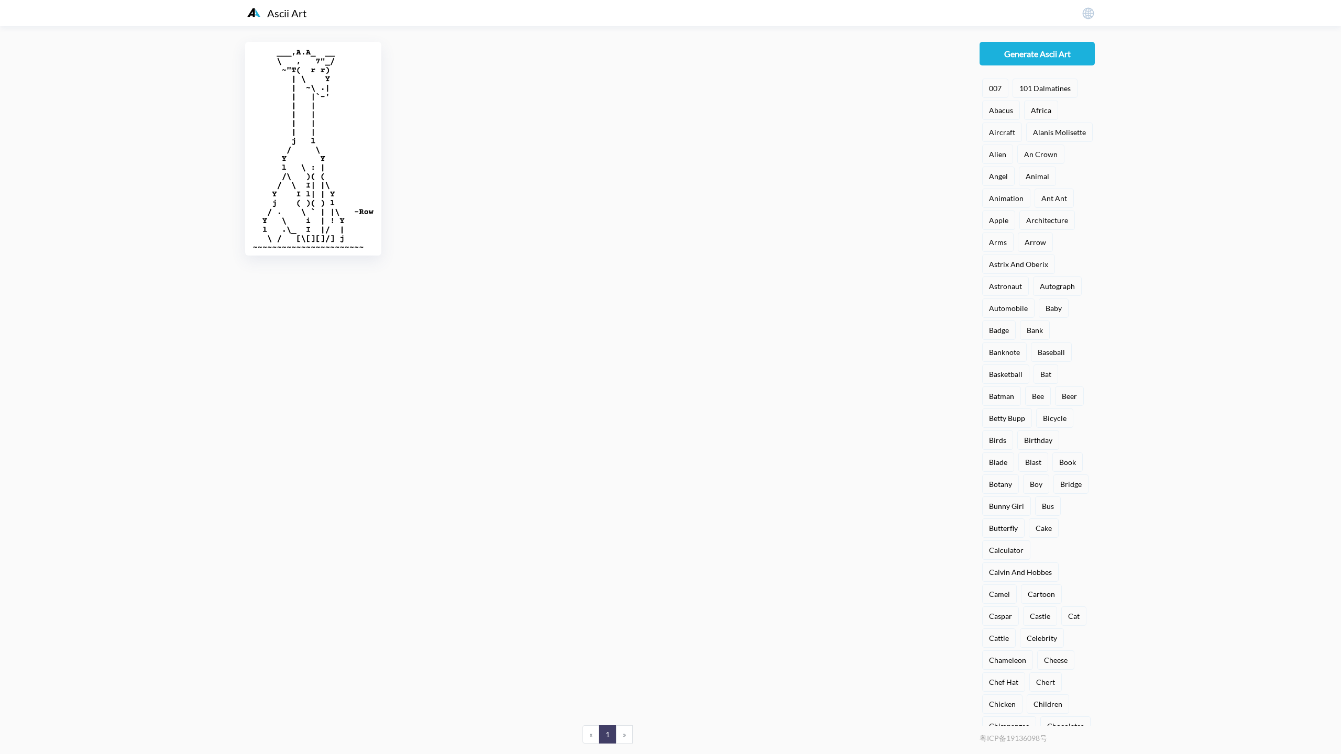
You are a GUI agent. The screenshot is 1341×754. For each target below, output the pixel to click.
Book (1067, 462)
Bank (1035, 330)
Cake (1044, 528)
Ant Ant (1054, 198)
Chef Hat (1003, 682)
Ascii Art (286, 13)
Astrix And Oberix (1018, 264)
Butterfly (1003, 528)
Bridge (1071, 484)
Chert (1045, 682)
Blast (1033, 462)
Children (1048, 704)
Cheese (1056, 660)
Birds (997, 440)
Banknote (1004, 352)
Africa (1041, 110)
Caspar (1000, 616)
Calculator (1006, 550)
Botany (1000, 484)
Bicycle (1055, 418)
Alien (997, 154)
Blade (998, 462)
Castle (1040, 616)
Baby (1054, 308)
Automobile (1008, 308)
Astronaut (1005, 286)
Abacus (1001, 110)
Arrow (1035, 242)
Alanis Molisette (1059, 132)
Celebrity (1042, 638)
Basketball (1006, 374)
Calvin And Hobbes (1020, 572)
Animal (1037, 176)
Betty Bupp (1007, 418)
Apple (998, 220)
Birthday (1038, 440)
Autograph (1057, 286)
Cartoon (1041, 594)
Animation (1006, 198)
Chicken (1002, 704)
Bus (1048, 506)
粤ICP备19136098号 (1013, 738)
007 (995, 88)
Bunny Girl (1006, 506)
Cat (1074, 616)
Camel (999, 594)
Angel (998, 176)
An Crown (1041, 154)
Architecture (1047, 220)
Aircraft (1002, 132)
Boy (1036, 484)
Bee (1038, 396)
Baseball (1051, 352)
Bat (1045, 374)
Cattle (999, 638)
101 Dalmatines (1045, 88)
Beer (1069, 396)
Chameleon (1007, 660)
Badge (999, 330)
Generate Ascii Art (1037, 54)
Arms (998, 242)
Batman (1001, 396)
